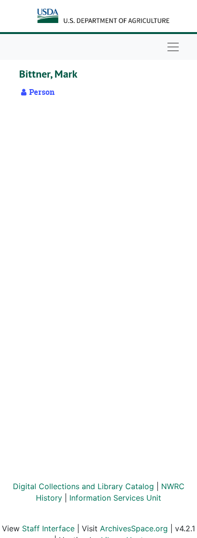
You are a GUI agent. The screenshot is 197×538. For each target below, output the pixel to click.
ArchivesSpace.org (134, 528)
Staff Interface (48, 528)
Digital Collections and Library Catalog (83, 486)
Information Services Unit (115, 498)
